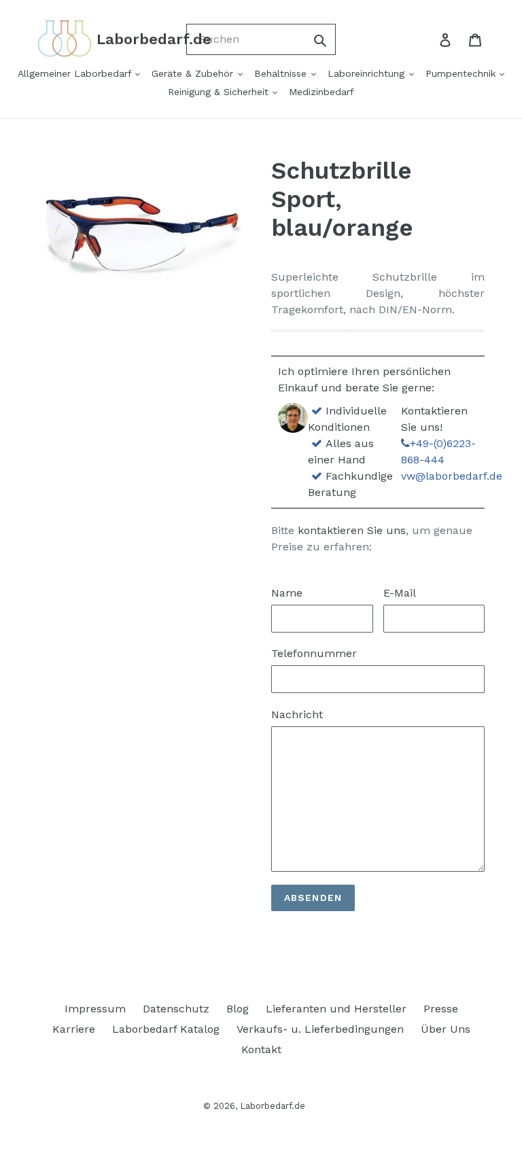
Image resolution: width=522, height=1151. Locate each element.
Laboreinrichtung (368, 73)
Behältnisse (282, 73)
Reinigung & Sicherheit (220, 91)
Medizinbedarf (321, 91)
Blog (237, 1008)
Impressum (95, 1008)
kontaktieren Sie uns (352, 530)
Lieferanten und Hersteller (336, 1008)
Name (286, 592)
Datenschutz (176, 1008)
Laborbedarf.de (272, 1106)
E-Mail (399, 592)
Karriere (73, 1029)
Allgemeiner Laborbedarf (76, 73)
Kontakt (261, 1049)
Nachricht (297, 714)
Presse (440, 1008)
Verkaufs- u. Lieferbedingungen (320, 1029)
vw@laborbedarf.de (451, 476)
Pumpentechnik (462, 73)
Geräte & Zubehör (194, 73)
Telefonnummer (314, 653)
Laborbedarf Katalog (166, 1029)
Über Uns (445, 1029)
